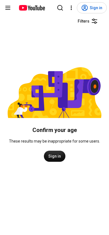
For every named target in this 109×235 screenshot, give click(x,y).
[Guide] (7, 7)
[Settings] (71, 7)
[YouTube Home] (32, 8)
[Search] (60, 7)
